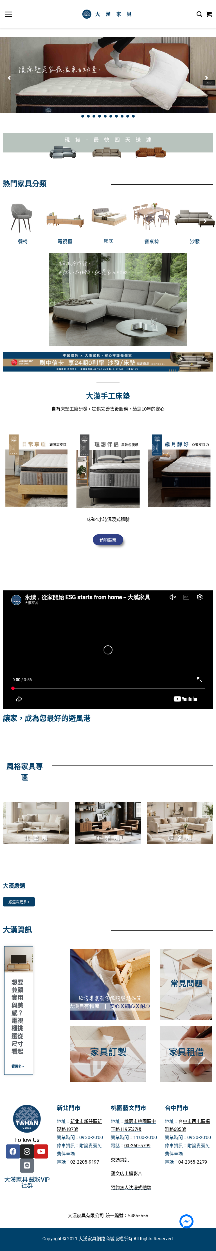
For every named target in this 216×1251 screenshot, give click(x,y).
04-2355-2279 (192, 1162)
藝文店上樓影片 (126, 1173)
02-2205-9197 (84, 1162)
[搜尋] (199, 14)
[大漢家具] (108, 14)
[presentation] (83, 116)
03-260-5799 (137, 1145)
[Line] (27, 1166)
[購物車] (209, 14)
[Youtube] (41, 1151)
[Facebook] (13, 1151)
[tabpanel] (108, 75)
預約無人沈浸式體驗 (131, 1187)
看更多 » (18, 1066)
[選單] (8, 14)
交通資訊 (120, 1159)
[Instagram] (27, 1151)
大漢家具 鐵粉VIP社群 (27, 1182)
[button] (108, 539)
